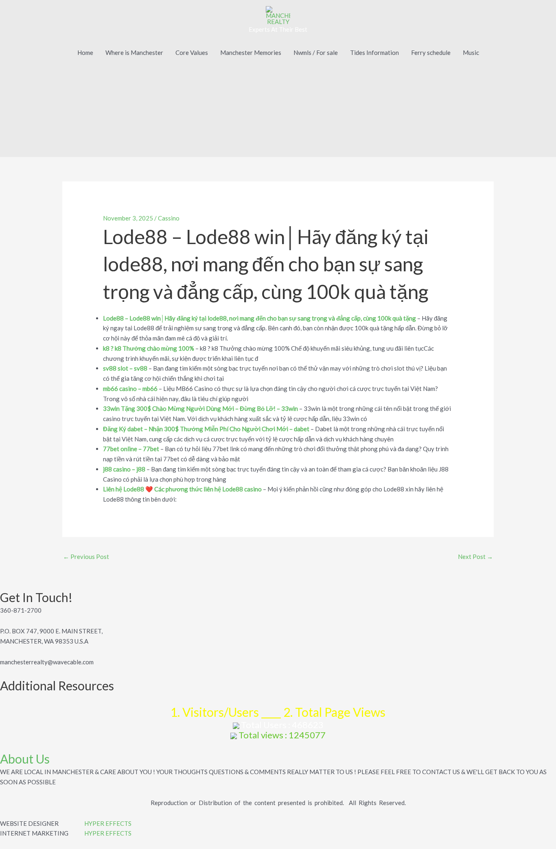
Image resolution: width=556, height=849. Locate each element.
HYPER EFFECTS (107, 823)
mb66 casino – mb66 (130, 388)
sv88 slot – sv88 (125, 368)
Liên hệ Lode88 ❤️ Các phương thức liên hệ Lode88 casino (182, 489)
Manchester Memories (250, 52)
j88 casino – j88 (124, 469)
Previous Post (86, 556)
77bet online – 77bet (131, 448)
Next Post (475, 556)
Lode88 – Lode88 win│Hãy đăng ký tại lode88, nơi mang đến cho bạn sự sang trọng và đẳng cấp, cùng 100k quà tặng (259, 318)
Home (85, 52)
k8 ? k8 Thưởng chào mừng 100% (148, 348)
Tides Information (374, 52)
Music (471, 52)
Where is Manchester (134, 52)
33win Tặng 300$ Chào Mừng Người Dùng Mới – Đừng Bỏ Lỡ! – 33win (200, 408)
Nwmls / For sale (315, 52)
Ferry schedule (431, 52)
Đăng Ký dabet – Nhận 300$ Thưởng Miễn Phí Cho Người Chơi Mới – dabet (206, 428)
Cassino (168, 218)
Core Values (191, 52)
